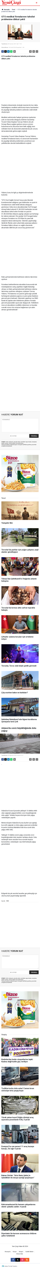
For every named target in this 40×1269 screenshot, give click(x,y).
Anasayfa (7, 9)
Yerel (13, 9)
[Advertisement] (20, 81)
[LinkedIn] (8, 51)
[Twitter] (5, 51)
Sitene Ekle (19, 1254)
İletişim (21, 1251)
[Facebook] (2, 51)
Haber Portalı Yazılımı (11, 1266)
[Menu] (36, 3)
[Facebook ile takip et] (13, 1260)
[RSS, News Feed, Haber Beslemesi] (27, 1260)
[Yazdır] (14, 51)
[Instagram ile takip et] (22, 1260)
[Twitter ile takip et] (17, 1260)
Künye (15, 1251)
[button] (30, 51)
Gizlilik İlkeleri (29, 1251)
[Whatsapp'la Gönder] (11, 51)
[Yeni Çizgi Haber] (11, 3)
